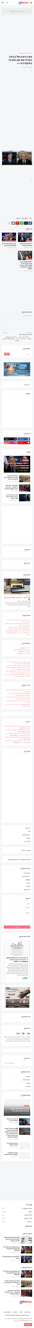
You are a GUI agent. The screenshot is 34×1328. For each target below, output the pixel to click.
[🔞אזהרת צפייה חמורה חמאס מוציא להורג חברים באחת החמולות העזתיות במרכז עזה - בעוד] (24, 1131)
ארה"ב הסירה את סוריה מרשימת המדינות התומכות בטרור (18, 621)
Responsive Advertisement (17, 11)
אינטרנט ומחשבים (17, 1209)
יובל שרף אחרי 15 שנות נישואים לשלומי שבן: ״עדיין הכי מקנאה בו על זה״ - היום (18, 672)
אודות (20, 1312)
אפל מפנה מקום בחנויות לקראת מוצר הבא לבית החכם (17, 727)
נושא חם (28, 651)
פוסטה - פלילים (25, 850)
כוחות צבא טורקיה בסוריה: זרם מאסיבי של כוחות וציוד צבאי (11, 477)
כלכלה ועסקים (17, 1218)
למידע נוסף (17, 1320)
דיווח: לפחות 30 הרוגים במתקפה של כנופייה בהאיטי (18, 634)
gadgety (28, 879)
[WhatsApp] (22, 223)
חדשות (18, 218)
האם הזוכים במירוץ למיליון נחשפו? (12, 1144)
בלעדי (28, 648)
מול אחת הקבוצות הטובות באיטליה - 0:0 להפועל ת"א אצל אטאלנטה (19, 694)
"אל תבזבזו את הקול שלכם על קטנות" (26, 244)
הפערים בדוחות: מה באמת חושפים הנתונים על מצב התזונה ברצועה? (12, 1239)
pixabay (28, 1077)
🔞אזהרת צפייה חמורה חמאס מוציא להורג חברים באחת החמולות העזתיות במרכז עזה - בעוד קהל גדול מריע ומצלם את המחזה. (11, 1133)
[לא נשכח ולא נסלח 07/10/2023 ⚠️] (24, 1121)
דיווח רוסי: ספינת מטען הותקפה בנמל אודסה (18, 631)
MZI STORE (27, 889)
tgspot (28, 886)
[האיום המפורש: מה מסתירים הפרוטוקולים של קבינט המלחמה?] (26, 1249)
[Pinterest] (17, 223)
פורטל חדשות (26, 1080)
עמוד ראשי (27, 1312)
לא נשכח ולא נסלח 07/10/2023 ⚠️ (12, 1119)
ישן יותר (5, 333)
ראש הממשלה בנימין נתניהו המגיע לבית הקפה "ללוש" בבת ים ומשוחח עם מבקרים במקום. (26, 265)
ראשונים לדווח (26, 650)
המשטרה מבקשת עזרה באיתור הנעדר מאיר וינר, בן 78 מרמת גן (17, 705)
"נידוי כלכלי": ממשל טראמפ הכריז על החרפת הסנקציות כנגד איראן (18, 624)
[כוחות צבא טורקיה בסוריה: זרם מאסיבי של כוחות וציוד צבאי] (24, 478)
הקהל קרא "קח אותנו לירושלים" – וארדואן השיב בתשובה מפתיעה (11, 487)
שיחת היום (27, 653)
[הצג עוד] (9, 223)
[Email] (13, 223)
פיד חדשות (27, 385)
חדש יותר (28, 333)
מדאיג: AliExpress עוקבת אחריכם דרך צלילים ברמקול (17, 731)
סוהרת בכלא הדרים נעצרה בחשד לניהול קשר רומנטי (12, 496)
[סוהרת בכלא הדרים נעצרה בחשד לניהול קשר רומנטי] (24, 497)
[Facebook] (30, 223)
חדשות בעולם (17, 1215)
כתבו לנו (15, 1312)
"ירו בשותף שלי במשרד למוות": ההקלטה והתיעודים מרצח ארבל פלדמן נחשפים (19, 628)
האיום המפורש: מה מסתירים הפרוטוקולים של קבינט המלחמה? (11, 1248)
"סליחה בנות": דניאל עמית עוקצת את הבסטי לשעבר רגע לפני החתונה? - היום (18, 668)
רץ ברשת (17, 1221)
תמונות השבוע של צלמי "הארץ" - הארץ (19, 665)
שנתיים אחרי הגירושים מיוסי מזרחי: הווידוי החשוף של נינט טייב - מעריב (18, 663)
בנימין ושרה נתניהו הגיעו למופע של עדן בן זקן (9, 244)
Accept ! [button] (28, 1324)
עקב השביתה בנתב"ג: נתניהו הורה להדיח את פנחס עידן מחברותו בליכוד (18, 698)
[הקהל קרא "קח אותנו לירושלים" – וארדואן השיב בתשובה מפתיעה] (24, 488)
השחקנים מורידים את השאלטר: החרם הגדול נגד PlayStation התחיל (18, 734)
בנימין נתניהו (22, 53)
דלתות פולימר (26, 876)
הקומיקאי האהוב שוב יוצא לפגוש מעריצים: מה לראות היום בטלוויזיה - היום (17, 675)
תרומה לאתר (7, 1312)
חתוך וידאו (27, 841)
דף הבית (29, 53)
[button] (31, 2)
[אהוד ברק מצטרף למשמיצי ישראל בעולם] (24, 1155)
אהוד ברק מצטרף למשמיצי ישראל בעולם (11, 1153)
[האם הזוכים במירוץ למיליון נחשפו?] (24, 1146)
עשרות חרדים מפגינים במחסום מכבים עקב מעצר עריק (18, 691)
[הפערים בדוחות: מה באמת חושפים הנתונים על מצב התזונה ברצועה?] (26, 1240)
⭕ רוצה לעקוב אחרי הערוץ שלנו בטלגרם (19, 859)
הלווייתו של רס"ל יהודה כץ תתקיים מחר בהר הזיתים (18, 702)
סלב (29, 831)
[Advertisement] (17, 32)
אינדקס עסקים (26, 835)
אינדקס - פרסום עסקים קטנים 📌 (17, 598)
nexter (28, 883)
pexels (28, 1083)
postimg (28, 1086)
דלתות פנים (27, 873)
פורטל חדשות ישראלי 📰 (12, 1315)
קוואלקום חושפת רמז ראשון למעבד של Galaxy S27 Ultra (17, 738)
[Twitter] (26, 223)
